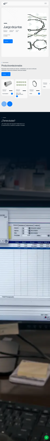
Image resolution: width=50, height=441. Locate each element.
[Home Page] (5, 3)
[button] (46, 3)
